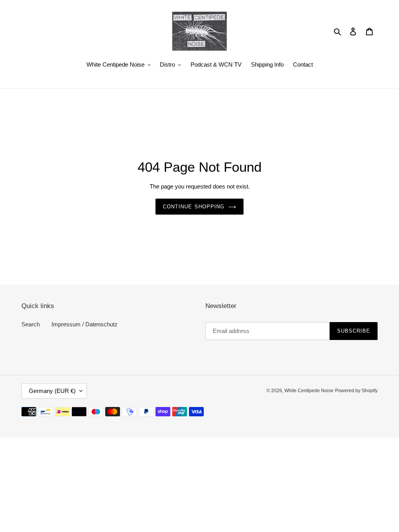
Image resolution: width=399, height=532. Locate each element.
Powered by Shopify (356, 390)
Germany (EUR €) (52, 391)
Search (30, 324)
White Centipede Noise (309, 390)
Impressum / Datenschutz (84, 324)
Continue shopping (193, 207)
